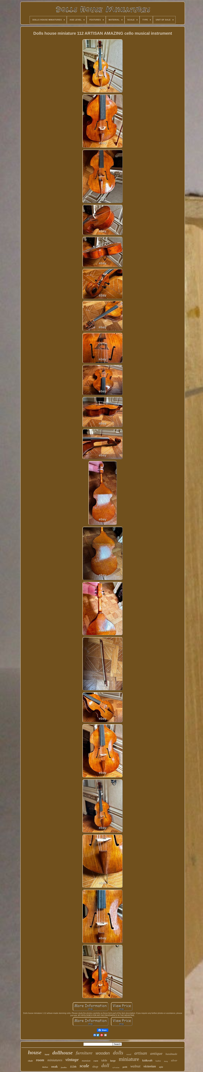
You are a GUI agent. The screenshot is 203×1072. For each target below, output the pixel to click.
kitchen (45, 1067)
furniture (84, 1052)
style (161, 1067)
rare (96, 1060)
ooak (54, 1066)
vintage (72, 1059)
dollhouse (62, 1053)
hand (47, 1054)
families (64, 1067)
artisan (140, 1053)
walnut (135, 1066)
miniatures (54, 1060)
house (35, 1052)
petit (125, 1067)
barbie (158, 1061)
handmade (171, 1054)
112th (73, 1066)
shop (95, 1066)
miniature (129, 1059)
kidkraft (147, 1060)
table (104, 1060)
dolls (118, 1053)
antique (156, 1053)
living (166, 1061)
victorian (150, 1066)
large (113, 1060)
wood (128, 1054)
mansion (86, 1060)
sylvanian (115, 1067)
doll (105, 1065)
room (40, 1060)
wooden (103, 1053)
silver (174, 1060)
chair (30, 1061)
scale (84, 1065)
